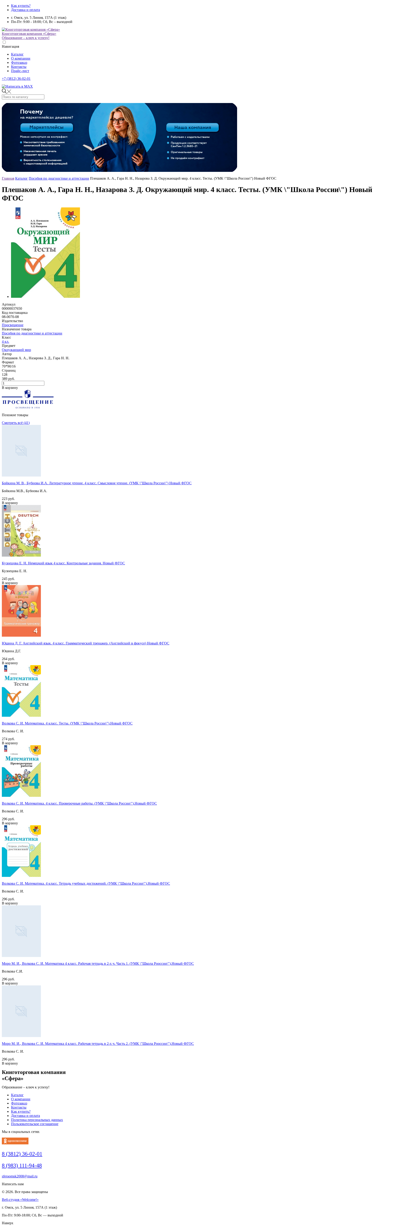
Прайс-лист (20, 71)
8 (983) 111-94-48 (22, 1165)
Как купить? (21, 6)
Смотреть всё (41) (16, 423)
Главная (8, 178)
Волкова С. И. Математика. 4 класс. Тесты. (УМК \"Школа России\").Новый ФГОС (67, 723)
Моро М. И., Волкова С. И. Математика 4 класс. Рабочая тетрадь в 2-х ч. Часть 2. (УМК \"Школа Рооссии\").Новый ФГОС (98, 1044)
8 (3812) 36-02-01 (22, 1154)
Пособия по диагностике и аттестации (59, 178)
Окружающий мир (16, 350)
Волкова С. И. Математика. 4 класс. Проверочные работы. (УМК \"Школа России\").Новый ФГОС (79, 803)
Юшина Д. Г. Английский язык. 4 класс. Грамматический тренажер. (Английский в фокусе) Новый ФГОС (85, 643)
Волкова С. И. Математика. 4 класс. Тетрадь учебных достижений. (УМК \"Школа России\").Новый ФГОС (86, 883)
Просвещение (12, 325)
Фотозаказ (19, 62)
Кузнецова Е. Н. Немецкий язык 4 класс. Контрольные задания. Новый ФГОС (63, 563)
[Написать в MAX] (17, 86)
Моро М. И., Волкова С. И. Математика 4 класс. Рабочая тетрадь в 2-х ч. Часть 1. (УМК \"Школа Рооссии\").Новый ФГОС (98, 963)
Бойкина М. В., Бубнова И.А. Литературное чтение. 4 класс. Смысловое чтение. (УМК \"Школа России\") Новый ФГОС (97, 483)
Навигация (10, 46)
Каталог (17, 54)
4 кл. (5, 341)
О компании (20, 58)
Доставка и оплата (25, 10)
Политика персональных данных (37, 1120)
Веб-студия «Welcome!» (20, 1200)
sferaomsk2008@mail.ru (19, 1176)
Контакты (18, 67)
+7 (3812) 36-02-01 (16, 79)
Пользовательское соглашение (34, 1124)
